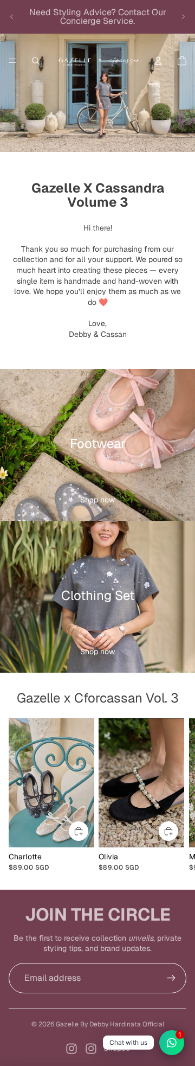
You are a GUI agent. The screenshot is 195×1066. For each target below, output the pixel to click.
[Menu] (12, 60)
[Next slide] (183, 17)
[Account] (158, 61)
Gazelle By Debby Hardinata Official (110, 1024)
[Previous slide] (12, 17)
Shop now (97, 500)
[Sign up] (171, 978)
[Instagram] (71, 1048)
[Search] (36, 61)
